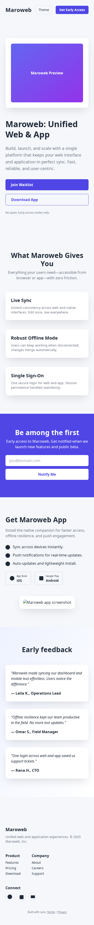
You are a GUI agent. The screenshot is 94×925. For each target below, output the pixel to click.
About (36, 862)
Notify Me (47, 474)
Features (12, 862)
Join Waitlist (22, 184)
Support (38, 873)
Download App (24, 199)
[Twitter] (9, 896)
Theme (44, 10)
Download (13, 873)
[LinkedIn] (21, 896)
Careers (38, 868)
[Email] (32, 896)
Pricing (10, 868)
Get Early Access (72, 10)
